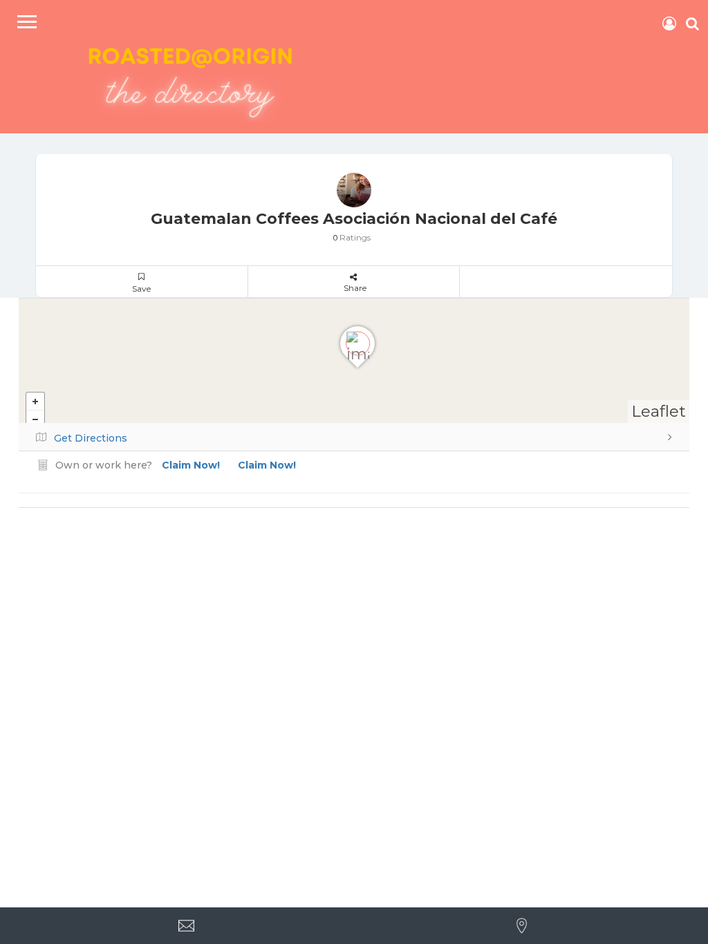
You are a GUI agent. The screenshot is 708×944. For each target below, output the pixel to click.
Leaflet (658, 411)
